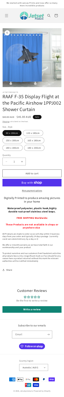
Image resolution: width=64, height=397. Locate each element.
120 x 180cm (33, 133)
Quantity (6, 155)
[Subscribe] (48, 334)
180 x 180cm (12, 147)
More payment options (32, 190)
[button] (6, 15)
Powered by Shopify (42, 391)
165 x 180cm (34, 140)
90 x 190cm (12, 133)
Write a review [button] (32, 309)
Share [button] (9, 269)
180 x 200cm (34, 147)
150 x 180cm (12, 140)
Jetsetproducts (26, 391)
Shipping (5, 121)
